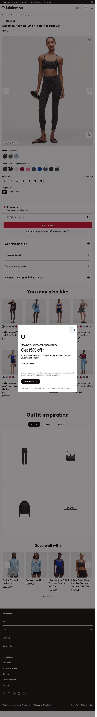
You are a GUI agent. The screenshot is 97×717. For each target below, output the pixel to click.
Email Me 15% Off (31, 381)
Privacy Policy (37, 375)
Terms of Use (66, 373)
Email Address (27, 363)
